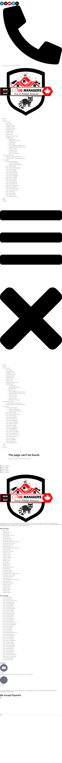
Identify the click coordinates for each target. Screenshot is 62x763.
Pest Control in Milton (11, 166)
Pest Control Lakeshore (12, 196)
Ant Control (9, 123)
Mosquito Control (10, 129)
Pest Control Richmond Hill (12, 188)
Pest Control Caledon (11, 171)
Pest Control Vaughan (11, 180)
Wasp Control (9, 134)
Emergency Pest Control (12, 136)
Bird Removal (12, 142)
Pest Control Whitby (11, 193)
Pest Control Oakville (11, 179)
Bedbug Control (10, 125)
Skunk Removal (13, 150)
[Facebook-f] (2, 3)
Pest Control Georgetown (12, 175)
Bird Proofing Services (14, 140)
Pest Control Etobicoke (11, 183)
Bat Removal (12, 139)
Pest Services (6, 121)
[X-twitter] (17, 3)
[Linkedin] (13, 3)
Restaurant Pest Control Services (14, 156)
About (4, 120)
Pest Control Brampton (11, 161)
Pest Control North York (12, 172)
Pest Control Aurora (11, 195)
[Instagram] (6, 3)
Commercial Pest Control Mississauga (15, 158)
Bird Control (12, 144)
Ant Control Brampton (14, 163)
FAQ (4, 198)
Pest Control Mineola (11, 169)
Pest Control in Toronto (11, 177)
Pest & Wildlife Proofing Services (17, 145)
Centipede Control (10, 126)
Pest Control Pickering (11, 190)
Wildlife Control (9, 137)
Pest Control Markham (11, 182)
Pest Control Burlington (11, 174)
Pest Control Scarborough (12, 185)
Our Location (6, 160)
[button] (31, 283)
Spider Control (9, 132)
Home (4, 118)
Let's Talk (2, 685)
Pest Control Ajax (10, 191)
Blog (4, 199)
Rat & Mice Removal (14, 153)
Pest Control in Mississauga (13, 167)
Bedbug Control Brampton (15, 164)
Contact (5, 201)
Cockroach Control (10, 128)
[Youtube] (9, 3)
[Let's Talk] (4, 680)
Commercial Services (8, 155)
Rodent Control (9, 131)
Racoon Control (13, 148)
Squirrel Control (13, 152)
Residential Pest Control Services (17, 147)
